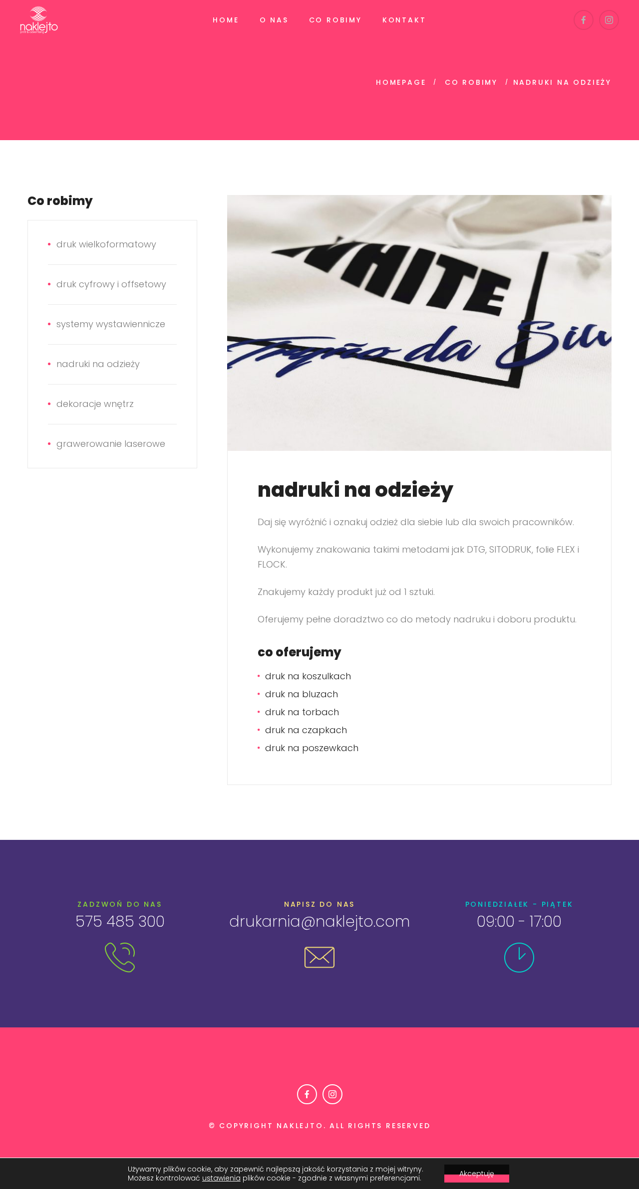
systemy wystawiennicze (110, 324)
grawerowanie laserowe (110, 443)
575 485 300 (120, 921)
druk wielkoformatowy (106, 244)
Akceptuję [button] (476, 1174)
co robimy (471, 82)
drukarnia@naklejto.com (319, 921)
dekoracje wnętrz (95, 403)
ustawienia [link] (221, 1178)
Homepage (401, 82)
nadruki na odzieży (98, 364)
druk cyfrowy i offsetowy (111, 284)
